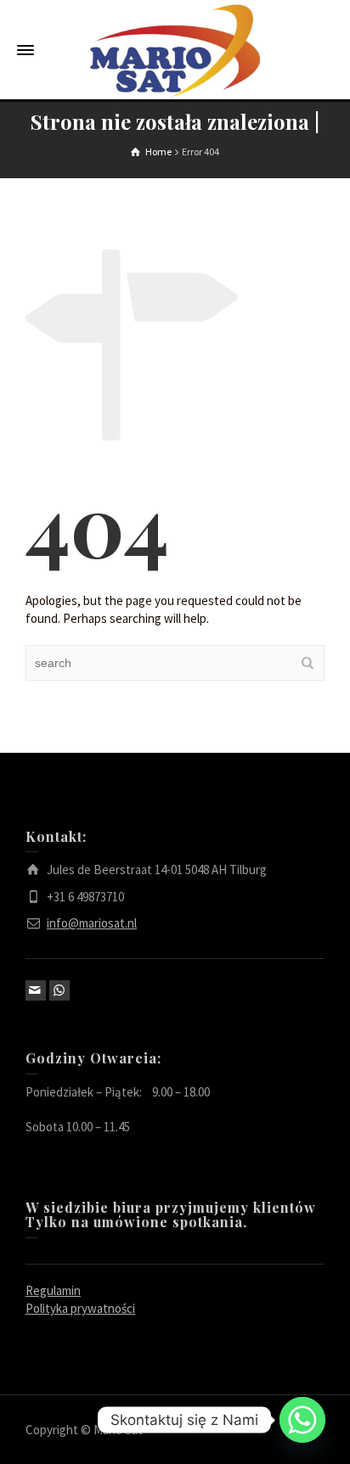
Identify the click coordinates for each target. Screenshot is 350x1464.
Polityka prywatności (80, 1308)
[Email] (35, 990)
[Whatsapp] (302, 1420)
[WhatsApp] (59, 990)
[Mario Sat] (175, 50)
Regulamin (53, 1290)
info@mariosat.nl (92, 923)
